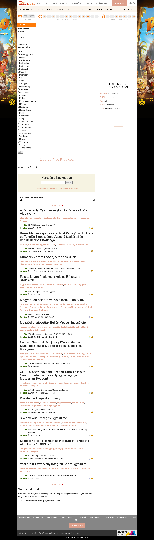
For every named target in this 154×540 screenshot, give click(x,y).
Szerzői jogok (67, 517)
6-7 (125, 16)
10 (88, 16)
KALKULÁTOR (77, 3)
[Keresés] (134, 2)
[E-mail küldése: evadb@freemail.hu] (89, 478)
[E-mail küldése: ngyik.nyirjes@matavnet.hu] (89, 366)
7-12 (129, 16)
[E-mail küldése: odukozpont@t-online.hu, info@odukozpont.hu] (89, 393)
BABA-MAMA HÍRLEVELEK (97, 3)
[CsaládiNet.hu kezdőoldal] (26, 3)
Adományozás (123, 517)
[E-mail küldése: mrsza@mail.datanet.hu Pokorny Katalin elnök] (89, 317)
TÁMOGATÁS (120, 3)
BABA (48, 9)
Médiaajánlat (38, 517)
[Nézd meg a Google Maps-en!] (92, 228)
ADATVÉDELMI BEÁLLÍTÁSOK (77, 537)
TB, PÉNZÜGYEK (76, 9)
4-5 (120, 16)
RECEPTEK (113, 9)
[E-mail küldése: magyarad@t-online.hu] (89, 458)
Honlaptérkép (81, 517)
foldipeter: (109, 93)
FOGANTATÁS (24, 9)
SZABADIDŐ (101, 9)
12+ (133, 16)
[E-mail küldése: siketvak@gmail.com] (89, 435)
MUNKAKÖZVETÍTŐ (59, 3)
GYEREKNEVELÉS (60, 9)
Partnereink (95, 517)
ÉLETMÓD (90, 9)
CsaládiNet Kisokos (57, 159)
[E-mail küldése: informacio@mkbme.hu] (89, 337)
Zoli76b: (107, 97)
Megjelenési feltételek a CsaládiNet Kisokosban (57, 188)
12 (96, 16)
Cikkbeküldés (108, 517)
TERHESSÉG (38, 9)
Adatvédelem (52, 517)
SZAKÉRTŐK (42, 3)
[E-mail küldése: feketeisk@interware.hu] (89, 294)
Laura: (111, 108)
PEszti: (103, 101)
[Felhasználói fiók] (130, 2)
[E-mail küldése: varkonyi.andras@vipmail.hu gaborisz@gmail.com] (89, 228)
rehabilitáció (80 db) (27, 167)
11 (92, 16)
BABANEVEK (126, 9)
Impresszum (24, 517)
